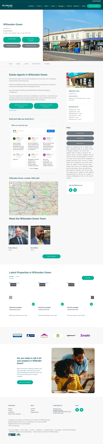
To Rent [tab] (17, 276)
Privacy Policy (24, 430)
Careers (33, 408)
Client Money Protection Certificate (21, 106)
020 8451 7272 (7, 28)
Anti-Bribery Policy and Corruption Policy (20, 432)
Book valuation (51, 256)
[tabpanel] (51, 301)
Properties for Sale (31, 45)
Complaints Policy (49, 430)
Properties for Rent (12, 45)
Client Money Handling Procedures (46, 106)
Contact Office (12, 39)
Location (26, 63)
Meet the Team (36, 63)
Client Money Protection (69, 430)
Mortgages (61, 6)
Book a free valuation (31, 39)
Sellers (46, 6)
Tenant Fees (80, 138)
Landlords (30, 6)
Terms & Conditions (13, 430)
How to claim (13, 110)
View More (88, 278)
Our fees (32, 430)
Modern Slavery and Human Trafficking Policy (46, 432)
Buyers (53, 6)
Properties (75, 6)
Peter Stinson (13, 248)
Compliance (39, 430)
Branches (69, 6)
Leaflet (57, 214)
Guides (83, 6)
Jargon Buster (35, 412)
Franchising (58, 430)
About (10, 63)
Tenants (39, 6)
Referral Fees (80, 143)
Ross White (34, 248)
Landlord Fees (80, 133)
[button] (34, 196)
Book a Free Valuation (14, 414)
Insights (18, 63)
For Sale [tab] (11, 276)
